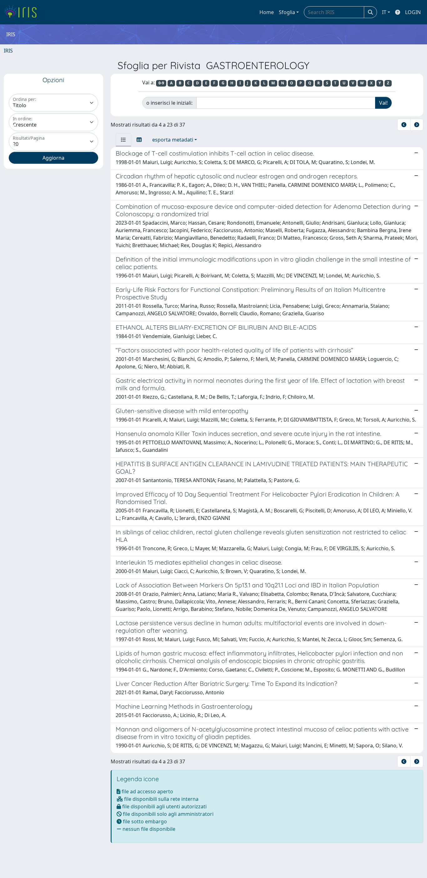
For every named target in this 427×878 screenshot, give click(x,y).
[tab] (123, 139)
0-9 (161, 83)
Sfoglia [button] (287, 12)
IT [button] (384, 12)
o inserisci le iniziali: (169, 102)
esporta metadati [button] (172, 139)
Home (266, 12)
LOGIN (413, 12)
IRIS (8, 50)
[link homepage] (23, 12)
